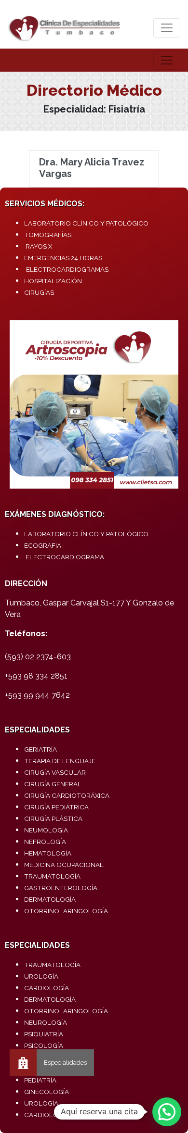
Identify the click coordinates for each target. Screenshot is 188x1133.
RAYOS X (39, 246)
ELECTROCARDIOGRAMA (65, 557)
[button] (166, 1111)
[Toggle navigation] (166, 28)
